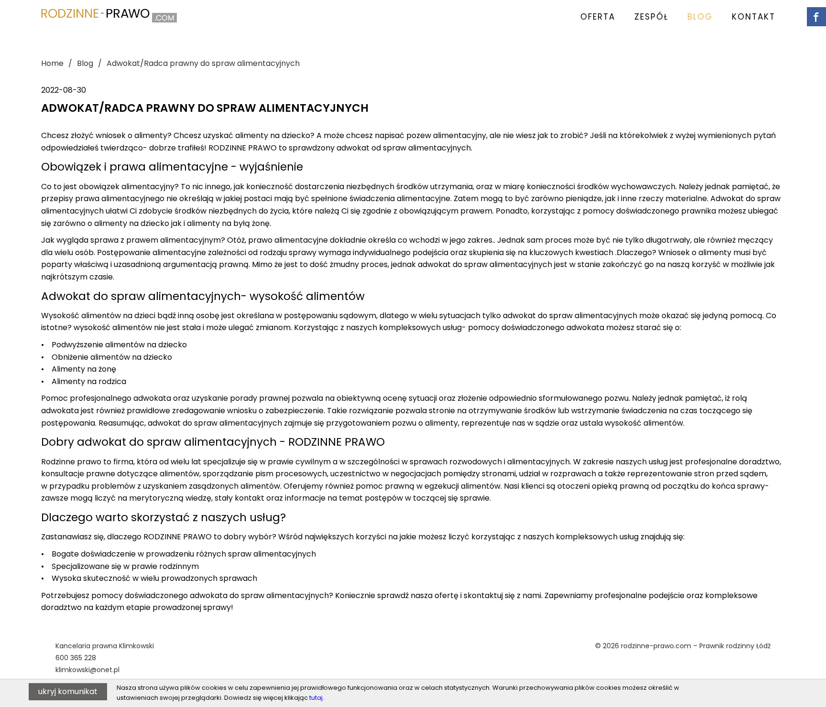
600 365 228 (75, 658)
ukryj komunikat (68, 691)
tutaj (316, 697)
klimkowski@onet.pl (87, 670)
